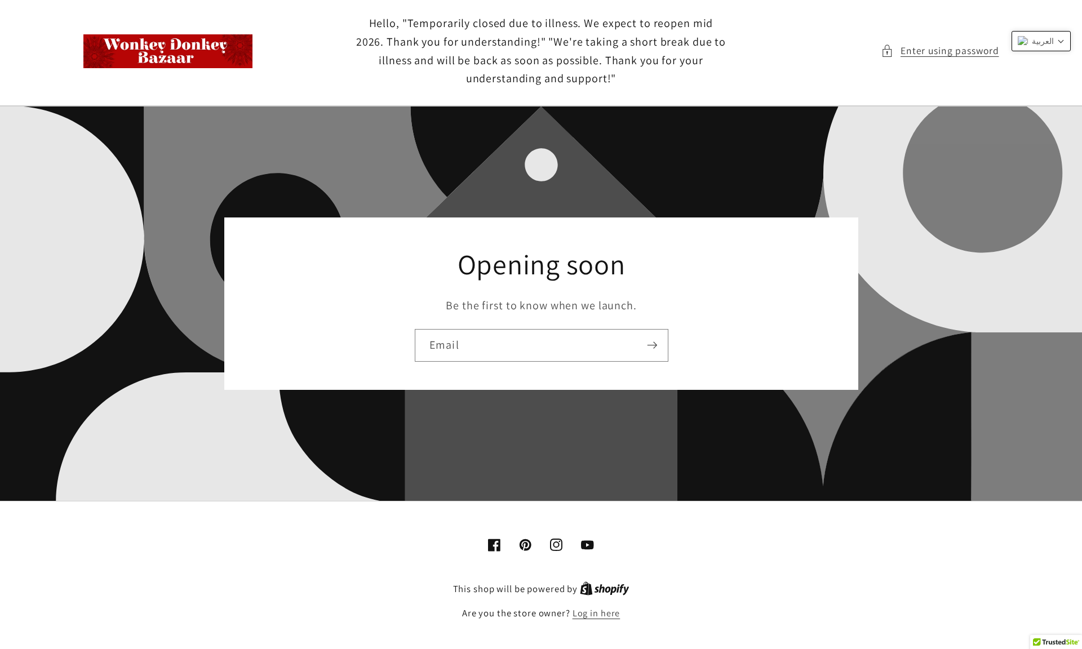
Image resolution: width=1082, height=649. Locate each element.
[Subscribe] (651, 344)
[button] (940, 51)
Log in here (596, 613)
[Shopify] (604, 589)
